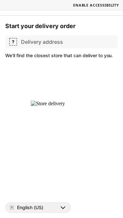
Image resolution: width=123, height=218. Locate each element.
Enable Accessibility (96, 5)
